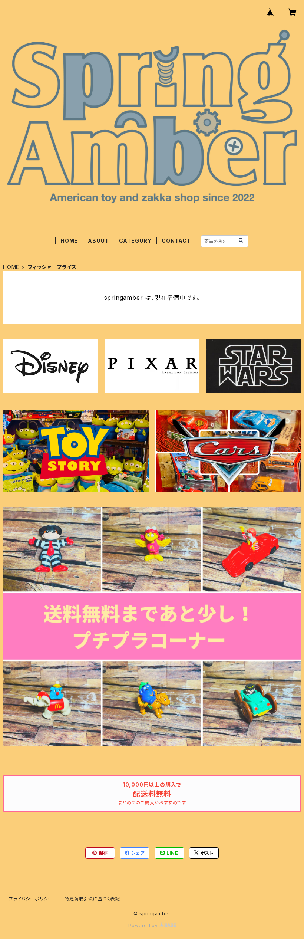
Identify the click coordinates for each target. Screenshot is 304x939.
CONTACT (176, 240)
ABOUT (98, 240)
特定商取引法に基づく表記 (92, 899)
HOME (69, 240)
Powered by (143, 925)
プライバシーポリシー (31, 899)
